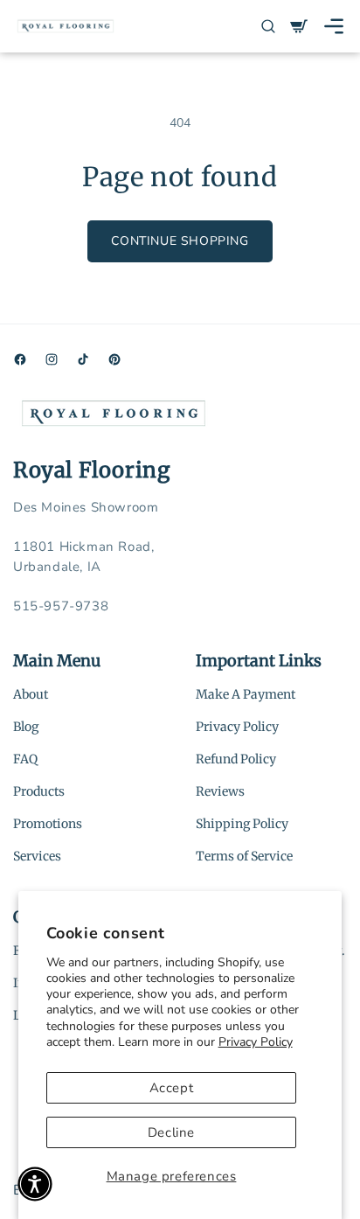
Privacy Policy (255, 1042)
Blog (25, 727)
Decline (171, 1132)
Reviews (220, 791)
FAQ (25, 759)
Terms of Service (244, 856)
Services (37, 856)
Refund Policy (236, 759)
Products (39, 791)
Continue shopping (179, 241)
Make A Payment (245, 694)
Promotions (47, 824)
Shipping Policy (242, 824)
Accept (171, 1088)
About (30, 694)
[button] (334, 26)
